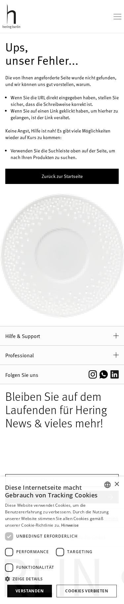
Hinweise (70, 525)
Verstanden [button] (30, 591)
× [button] (116, 484)
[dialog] (62, 540)
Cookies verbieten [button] (86, 591)
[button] (62, 578)
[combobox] (107, 484)
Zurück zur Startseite (62, 176)
